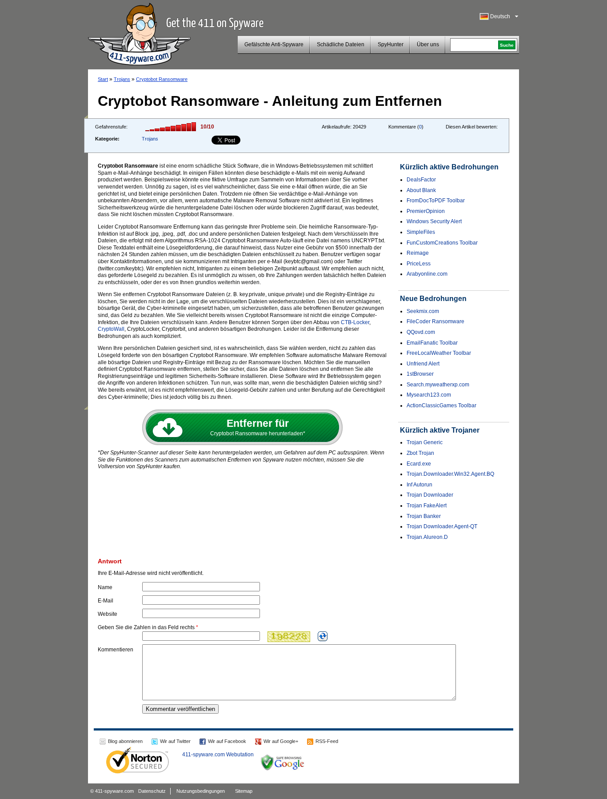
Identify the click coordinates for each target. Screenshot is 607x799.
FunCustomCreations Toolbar (442, 243)
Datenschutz (152, 791)
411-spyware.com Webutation (218, 754)
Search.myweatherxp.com (438, 384)
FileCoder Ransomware (435, 321)
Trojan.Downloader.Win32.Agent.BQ (450, 474)
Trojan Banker (424, 516)
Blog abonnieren (125, 741)
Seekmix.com (423, 311)
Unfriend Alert (423, 364)
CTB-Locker (355, 322)
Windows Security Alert (434, 221)
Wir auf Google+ (281, 741)
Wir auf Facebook (227, 741)
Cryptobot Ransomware (162, 79)
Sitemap (243, 791)
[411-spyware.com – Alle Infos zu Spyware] (139, 33)
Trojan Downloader (430, 495)
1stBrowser (420, 374)
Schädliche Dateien (340, 44)
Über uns (428, 44)
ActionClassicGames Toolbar (441, 405)
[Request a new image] (322, 636)
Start (103, 79)
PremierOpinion (426, 211)
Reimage (418, 253)
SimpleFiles (421, 232)
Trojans (122, 79)
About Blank (421, 190)
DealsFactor (421, 180)
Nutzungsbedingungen (200, 791)
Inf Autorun (419, 485)
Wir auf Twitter (175, 741)
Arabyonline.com (427, 274)
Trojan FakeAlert (427, 505)
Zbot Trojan (420, 453)
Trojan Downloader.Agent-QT (442, 526)
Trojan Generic (425, 442)
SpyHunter (390, 44)
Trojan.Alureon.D (427, 537)
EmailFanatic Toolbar (432, 343)
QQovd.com (421, 332)
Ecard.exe (419, 464)
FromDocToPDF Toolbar (436, 200)
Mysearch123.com (429, 395)
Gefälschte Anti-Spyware (274, 44)
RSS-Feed (326, 741)
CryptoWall (111, 329)
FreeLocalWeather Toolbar (439, 353)
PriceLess (419, 264)
